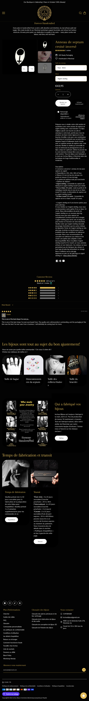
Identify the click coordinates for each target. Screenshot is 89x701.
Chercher (6, 614)
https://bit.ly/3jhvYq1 (70, 255)
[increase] (68, 94)
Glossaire (6, 623)
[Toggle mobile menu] (19, 13)
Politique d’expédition (58, 686)
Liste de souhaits (8, 649)
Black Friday (7, 655)
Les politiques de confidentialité (13, 630)
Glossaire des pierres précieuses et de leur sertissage (44, 615)
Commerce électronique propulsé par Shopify (34, 698)
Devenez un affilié (9, 652)
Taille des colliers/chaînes (55, 382)
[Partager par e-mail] (63, 261)
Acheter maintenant (79, 103)
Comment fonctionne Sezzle (12, 643)
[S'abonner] (84, 670)
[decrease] (58, 94)
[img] (6, 311)
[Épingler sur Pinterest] (60, 261)
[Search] (80, 13)
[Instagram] (10, 603)
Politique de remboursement (10, 686)
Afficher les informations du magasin (80, 116)
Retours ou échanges (10, 639)
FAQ (4, 620)
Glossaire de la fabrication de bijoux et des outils (44, 620)
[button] (84, 13)
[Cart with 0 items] (84, 13)
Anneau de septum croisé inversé (69, 44)
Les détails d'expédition (11, 636)
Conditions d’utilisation (43, 686)
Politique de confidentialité (27, 686)
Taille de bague (11, 379)
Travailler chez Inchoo (10, 646)
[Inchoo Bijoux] (44, 13)
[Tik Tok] (15, 603)
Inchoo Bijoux (17, 698)
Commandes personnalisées (12, 627)
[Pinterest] (20, 603)
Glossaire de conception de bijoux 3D (44, 624)
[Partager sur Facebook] (57, 261)
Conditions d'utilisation (11, 633)
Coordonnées (70, 686)
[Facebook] (5, 603)
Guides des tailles (9, 617)
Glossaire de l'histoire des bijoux (42, 628)
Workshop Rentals (9, 659)
